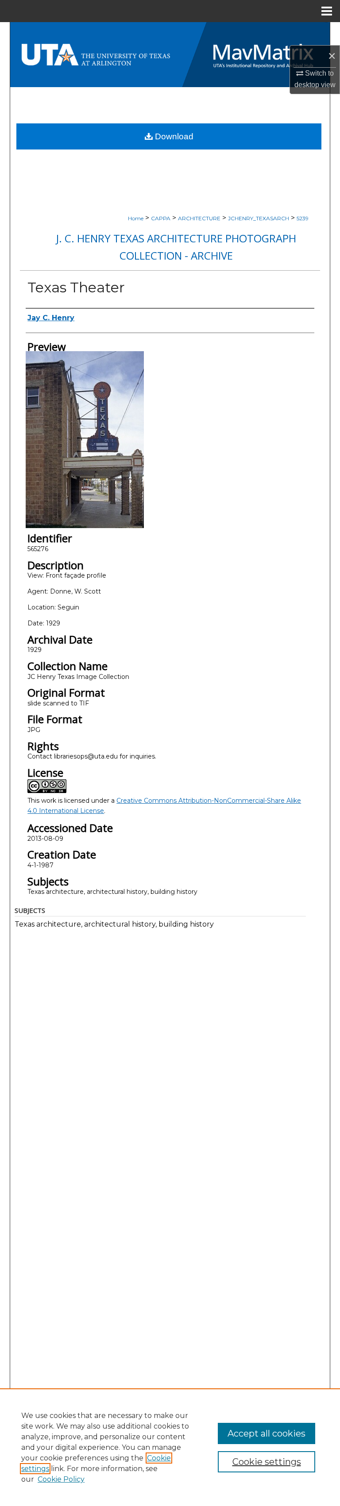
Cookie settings (266, 1461)
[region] (170, 1447)
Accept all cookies (266, 1433)
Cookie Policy (61, 1479)
